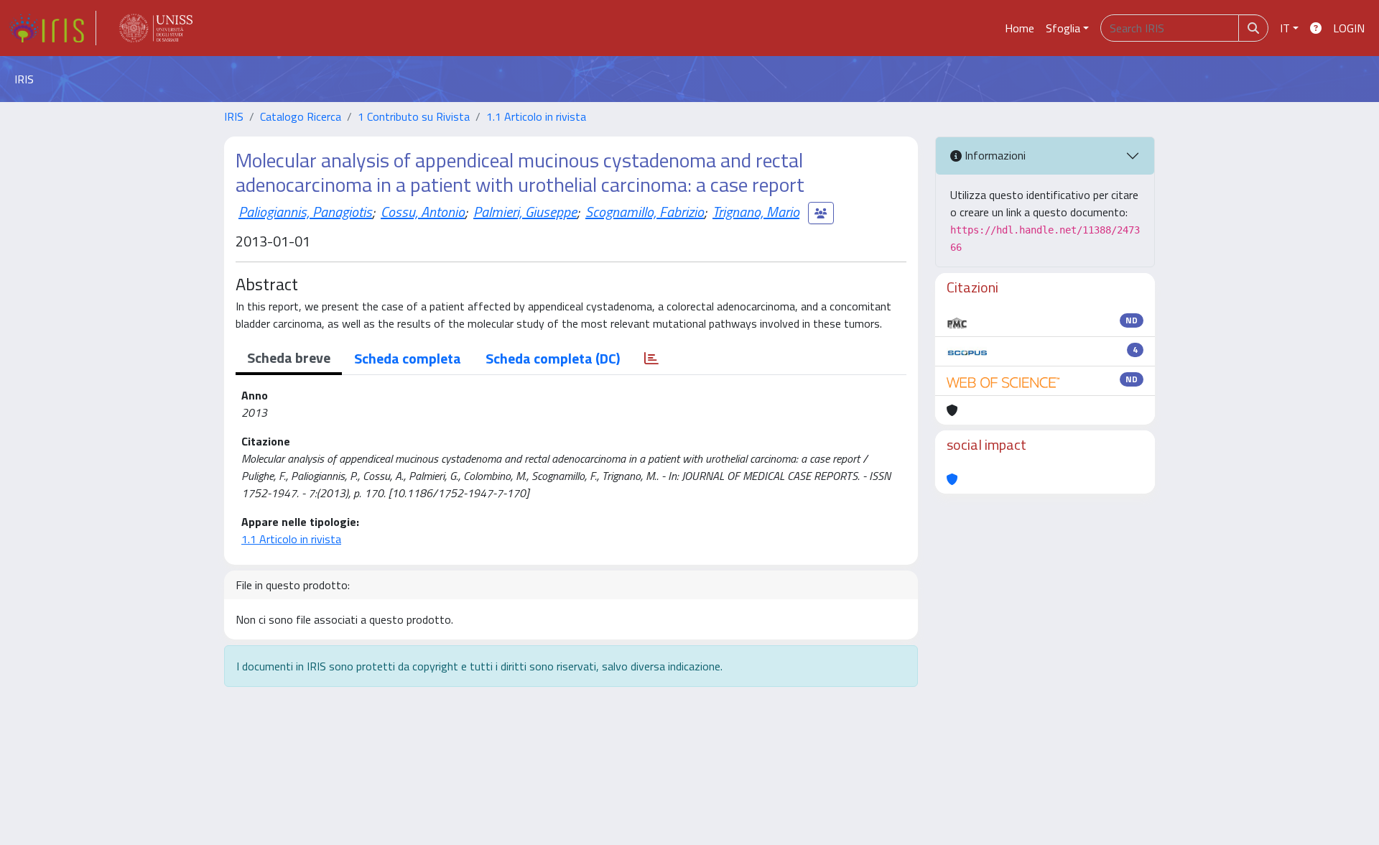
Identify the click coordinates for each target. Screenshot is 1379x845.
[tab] (651, 358)
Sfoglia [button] (1063, 28)
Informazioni (994, 155)
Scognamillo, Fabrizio (644, 211)
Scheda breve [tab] (288, 357)
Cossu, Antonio (423, 211)
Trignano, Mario (755, 211)
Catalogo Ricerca (300, 116)
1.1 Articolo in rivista (536, 116)
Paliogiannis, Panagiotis (305, 211)
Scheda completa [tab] (407, 358)
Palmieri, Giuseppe (525, 211)
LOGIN (1349, 28)
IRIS (233, 116)
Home (1019, 28)
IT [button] (1285, 28)
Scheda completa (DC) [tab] (553, 358)
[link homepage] (52, 28)
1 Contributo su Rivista (414, 116)
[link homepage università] (156, 28)
